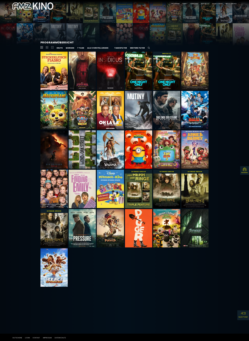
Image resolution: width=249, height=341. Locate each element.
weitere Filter (137, 48)
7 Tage (80, 48)
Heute (60, 48)
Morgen (70, 48)
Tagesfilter (120, 48)
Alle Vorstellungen (97, 48)
